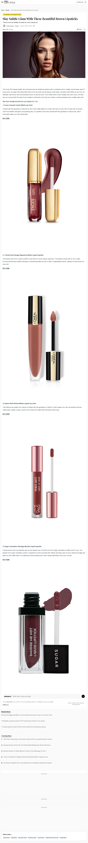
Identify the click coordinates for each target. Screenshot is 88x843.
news (29, 702)
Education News (22, 837)
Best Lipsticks (76, 704)
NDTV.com (80, 2)
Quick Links (7, 834)
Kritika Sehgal (10, 26)
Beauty (17, 26)
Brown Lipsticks (72, 703)
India (39, 702)
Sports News (41, 837)
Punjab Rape (63, 837)
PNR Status (14, 837)
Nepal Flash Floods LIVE (52, 837)
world (51, 702)
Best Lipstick (80, 703)
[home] (9, 2)
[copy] (84, 29)
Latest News (9, 702)
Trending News (6, 736)
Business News (32, 837)
